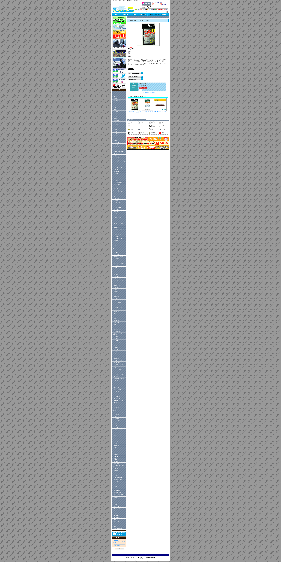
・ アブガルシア (116, 142)
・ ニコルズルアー (116, 358)
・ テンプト (115, 349)
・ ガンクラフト (116, 205)
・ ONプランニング (117, 186)
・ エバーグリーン (116, 175)
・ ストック (115, 287)
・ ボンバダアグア (116, 463)
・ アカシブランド (116, 129)
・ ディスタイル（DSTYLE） (119, 326)
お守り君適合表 (117, 545)
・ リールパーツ (116, 100)
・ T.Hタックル (116, 322)
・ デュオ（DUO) (116, 345)
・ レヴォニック (116, 513)
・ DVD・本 (115, 127)
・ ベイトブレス (116, 445)
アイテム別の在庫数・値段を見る (148, 92)
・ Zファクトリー (116, 305)
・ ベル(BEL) (115, 452)
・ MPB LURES (116, 180)
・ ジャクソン (116, 272)
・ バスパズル (116, 380)
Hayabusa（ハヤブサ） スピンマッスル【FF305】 (157, 17)
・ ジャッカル (116, 274)
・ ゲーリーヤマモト (117, 225)
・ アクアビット (116, 135)
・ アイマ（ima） (116, 133)
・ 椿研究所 (115, 316)
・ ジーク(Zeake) (116, 258)
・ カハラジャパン (116, 202)
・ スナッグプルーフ (117, 294)
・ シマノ (115, 269)
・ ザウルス (115, 240)
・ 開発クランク (116, 198)
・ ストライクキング (117, 291)
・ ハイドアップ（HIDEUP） (119, 378)
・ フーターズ (116, 402)
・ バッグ (115, 113)
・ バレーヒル (116, 387)
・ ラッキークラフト (117, 486)
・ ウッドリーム (116, 171)
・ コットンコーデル (117, 234)
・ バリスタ (115, 385)
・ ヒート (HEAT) (116, 398)
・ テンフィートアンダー (118, 347)
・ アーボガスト (116, 131)
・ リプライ (115, 504)
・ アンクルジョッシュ (117, 146)
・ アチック (115, 140)
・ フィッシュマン (116, 414)
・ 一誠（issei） (116, 155)
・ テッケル (115, 336)
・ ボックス (115, 111)
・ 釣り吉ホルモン (116, 320)
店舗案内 (116, 540)
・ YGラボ (115, 524)
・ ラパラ (115, 488)
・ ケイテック (116, 227)
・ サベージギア (116, 254)
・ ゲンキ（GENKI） (117, 231)
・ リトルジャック (116, 497)
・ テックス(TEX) (116, 331)
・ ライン (115, 102)
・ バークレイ (116, 391)
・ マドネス (115, 470)
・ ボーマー (115, 456)
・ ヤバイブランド (116, 481)
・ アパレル (115, 122)
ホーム (130, 17)
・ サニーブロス (116, 250)
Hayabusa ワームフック (141, 17)
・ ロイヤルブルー (116, 515)
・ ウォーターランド (117, 169)
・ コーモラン (116, 236)
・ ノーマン (115, 367)
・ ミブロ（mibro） (117, 472)
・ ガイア (115, 196)
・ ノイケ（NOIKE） (117, 369)
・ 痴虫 (114, 313)
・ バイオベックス (116, 376)
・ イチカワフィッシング (118, 153)
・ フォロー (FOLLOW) (117, 420)
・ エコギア (115, 173)
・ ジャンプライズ (116, 276)
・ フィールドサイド (117, 416)
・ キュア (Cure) (116, 213)
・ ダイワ (115, 309)
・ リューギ (115, 502)
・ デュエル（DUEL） (117, 342)
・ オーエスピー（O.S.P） (118, 191)
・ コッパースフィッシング (118, 238)
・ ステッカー (116, 118)
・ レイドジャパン (116, 508)
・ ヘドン (115, 447)
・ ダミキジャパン (116, 311)
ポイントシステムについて (119, 544)
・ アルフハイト (116, 144)
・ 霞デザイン (116, 200)
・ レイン (115, 510)
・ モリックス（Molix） (118, 479)
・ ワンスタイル (116, 521)
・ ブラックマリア (116, 425)
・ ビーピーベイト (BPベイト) (119, 400)
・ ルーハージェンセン (117, 506)
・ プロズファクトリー (117, 431)
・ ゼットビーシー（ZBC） (118, 307)
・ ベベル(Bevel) (116, 449)
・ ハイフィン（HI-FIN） (118, 374)
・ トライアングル (116, 351)
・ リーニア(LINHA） (117, 492)
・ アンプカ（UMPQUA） (118, 151)
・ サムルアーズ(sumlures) (118, 256)
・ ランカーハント (116, 490)
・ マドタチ (115, 468)
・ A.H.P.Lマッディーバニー (118, 149)
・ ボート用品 (116, 120)
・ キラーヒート (116, 211)
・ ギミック (115, 209)
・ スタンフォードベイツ (118, 278)
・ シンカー (115, 107)
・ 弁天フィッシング (117, 454)
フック (134, 17)
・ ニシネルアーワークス (118, 360)
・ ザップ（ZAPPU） (117, 245)
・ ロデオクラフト (116, 517)
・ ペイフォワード (116, 441)
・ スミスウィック (116, 300)
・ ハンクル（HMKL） (117, 389)
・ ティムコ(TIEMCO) (117, 329)
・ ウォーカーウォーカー (118, 167)
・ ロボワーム (116, 519)
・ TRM (114, 324)
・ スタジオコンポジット (118, 280)
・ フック (115, 105)
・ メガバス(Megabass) (117, 477)
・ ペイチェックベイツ (117, 443)
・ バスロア (115, 382)
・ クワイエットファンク (118, 223)
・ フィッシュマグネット (118, 412)
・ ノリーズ (115, 371)
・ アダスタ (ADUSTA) (117, 138)
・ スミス (115, 298)
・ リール (115, 98)
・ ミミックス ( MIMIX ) (118, 475)
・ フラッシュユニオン (117, 429)
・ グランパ (115, 216)
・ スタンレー (116, 283)
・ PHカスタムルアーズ (117, 396)
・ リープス (115, 94)
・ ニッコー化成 (116, 362)
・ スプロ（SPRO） (117, 296)
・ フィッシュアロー (117, 407)
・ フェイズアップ (116, 418)
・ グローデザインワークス (118, 220)
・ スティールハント (117, 285)
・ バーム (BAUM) (116, 393)
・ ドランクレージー (117, 353)
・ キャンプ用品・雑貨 (117, 528)
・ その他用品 (116, 116)
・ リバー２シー (116, 499)
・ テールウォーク (116, 340)
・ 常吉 (114, 318)
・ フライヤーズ (116, 423)
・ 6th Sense (115, 265)
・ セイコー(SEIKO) (117, 302)
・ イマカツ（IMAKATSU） (118, 160)
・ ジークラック (116, 261)
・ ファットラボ (116, 404)
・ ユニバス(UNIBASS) (117, 483)
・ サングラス (116, 124)
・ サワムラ (115, 252)
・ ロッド (115, 96)
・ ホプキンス (116, 461)
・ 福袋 (114, 526)
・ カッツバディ (116, 194)
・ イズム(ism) (116, 157)
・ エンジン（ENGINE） (118, 184)
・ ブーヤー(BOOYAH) (117, 438)
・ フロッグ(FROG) (117, 434)
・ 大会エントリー (116, 91)
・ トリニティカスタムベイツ (119, 356)
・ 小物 (114, 109)
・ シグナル (115, 267)
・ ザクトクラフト (117, 242)
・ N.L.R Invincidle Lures (117, 182)
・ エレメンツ (116, 178)
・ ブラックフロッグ (117, 427)
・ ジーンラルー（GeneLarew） (119, 263)
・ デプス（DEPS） (117, 338)
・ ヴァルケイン (116, 164)
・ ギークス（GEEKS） (117, 207)
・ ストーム (115, 289)
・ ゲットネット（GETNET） (119, 229)
